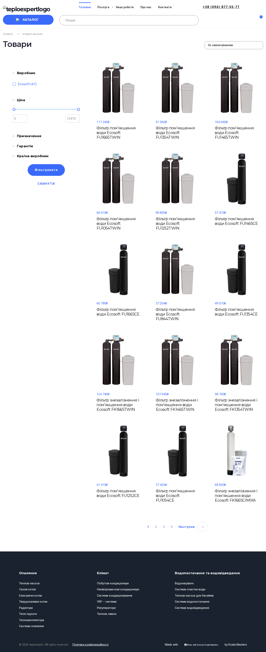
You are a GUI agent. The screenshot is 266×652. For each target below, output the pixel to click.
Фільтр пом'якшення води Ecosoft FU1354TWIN (175, 133)
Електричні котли (30, 595)
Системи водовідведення (192, 608)
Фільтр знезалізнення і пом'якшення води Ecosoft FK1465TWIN (177, 405)
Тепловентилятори (31, 620)
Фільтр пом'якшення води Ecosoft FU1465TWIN (234, 133)
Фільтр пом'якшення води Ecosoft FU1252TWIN (175, 223)
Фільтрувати (46, 170)
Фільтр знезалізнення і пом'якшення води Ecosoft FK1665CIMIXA (236, 496)
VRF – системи (106, 601)
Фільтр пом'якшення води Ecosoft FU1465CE (236, 221)
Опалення (28, 573)
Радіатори (26, 608)
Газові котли (27, 589)
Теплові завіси (106, 614)
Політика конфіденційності (90, 644)
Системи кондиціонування (114, 595)
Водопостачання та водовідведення (207, 573)
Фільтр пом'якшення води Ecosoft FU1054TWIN (116, 223)
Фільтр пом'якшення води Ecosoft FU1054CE (175, 496)
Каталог (31, 20)
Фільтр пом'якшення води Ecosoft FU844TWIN (175, 314)
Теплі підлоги (28, 614)
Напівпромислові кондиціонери (118, 589)
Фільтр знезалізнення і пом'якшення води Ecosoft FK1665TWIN (118, 405)
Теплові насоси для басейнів (194, 595)
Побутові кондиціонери (113, 583)
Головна (8, 34)
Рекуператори (106, 608)
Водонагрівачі (184, 583)
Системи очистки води (190, 589)
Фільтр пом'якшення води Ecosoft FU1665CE (118, 311)
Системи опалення (31, 626)
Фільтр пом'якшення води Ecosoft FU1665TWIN (116, 133)
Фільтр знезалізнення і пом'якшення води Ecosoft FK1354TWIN (236, 405)
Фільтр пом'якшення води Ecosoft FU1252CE (118, 493)
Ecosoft (27, 84)
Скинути (46, 184)
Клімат (103, 573)
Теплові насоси (29, 583)
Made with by (206, 644)
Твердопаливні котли (33, 601)
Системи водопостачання (192, 601)
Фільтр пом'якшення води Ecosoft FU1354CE (236, 311)
